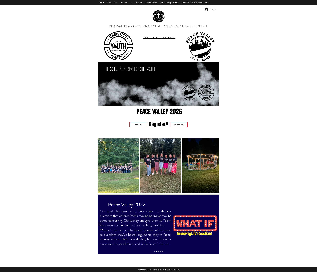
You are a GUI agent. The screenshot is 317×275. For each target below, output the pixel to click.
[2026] (162, 251)
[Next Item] (214, 165)
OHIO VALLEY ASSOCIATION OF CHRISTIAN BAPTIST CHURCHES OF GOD (158, 26)
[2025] (160, 251)
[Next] (217, 224)
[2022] (154, 251)
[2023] (156, 251)
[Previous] (100, 224)
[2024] (158, 251)
